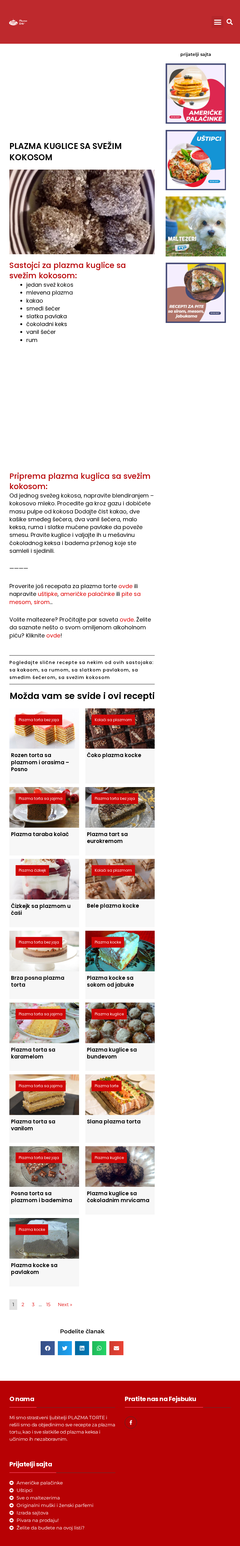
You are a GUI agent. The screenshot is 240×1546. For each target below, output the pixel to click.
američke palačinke (87, 594)
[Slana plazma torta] (120, 1094)
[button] (217, 22)
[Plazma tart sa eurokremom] (120, 807)
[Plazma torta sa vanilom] (44, 1094)
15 (48, 1304)
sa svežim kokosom (84, 677)
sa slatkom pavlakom (100, 670)
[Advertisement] (82, 90)
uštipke (48, 594)
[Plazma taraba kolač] (44, 807)
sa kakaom (23, 670)
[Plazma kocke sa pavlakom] (44, 1238)
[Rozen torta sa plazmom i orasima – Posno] (44, 728)
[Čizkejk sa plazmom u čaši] (44, 879)
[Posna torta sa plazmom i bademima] (44, 1166)
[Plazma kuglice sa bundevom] (120, 1022)
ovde (125, 586)
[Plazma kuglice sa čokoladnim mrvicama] (120, 1166)
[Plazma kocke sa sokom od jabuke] (120, 951)
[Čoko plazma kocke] (120, 728)
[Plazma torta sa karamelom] (44, 1022)
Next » (65, 1304)
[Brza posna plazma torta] (44, 951)
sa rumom (55, 670)
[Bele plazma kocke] (120, 878)
